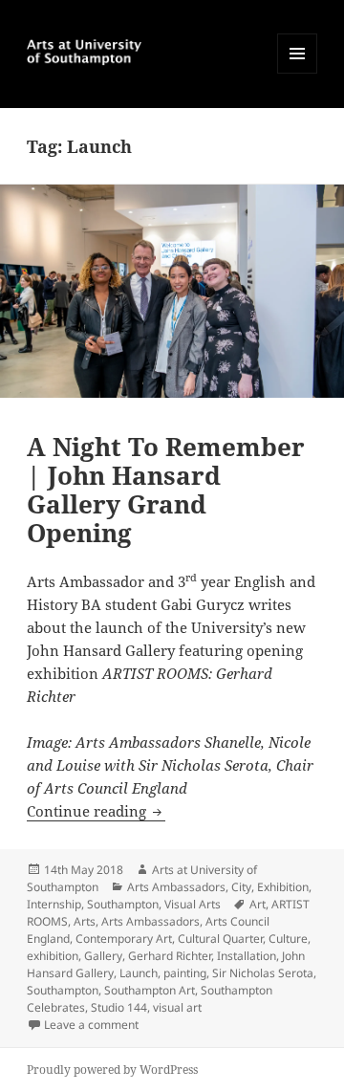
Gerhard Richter (169, 956)
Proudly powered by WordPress (112, 1069)
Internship (54, 904)
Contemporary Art (123, 938)
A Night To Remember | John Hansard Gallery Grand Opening (166, 489)
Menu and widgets (297, 73)
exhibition (52, 956)
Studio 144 (119, 1007)
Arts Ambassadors (176, 887)
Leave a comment (91, 1024)
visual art (177, 1007)
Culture (288, 938)
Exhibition (283, 887)
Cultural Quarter (220, 938)
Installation (246, 956)
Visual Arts (192, 904)
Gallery (103, 956)
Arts (85, 921)
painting (184, 973)
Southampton (123, 904)
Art (257, 904)
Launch (138, 973)
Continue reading (96, 810)
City (241, 887)
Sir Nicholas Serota (262, 973)
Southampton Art (149, 990)
